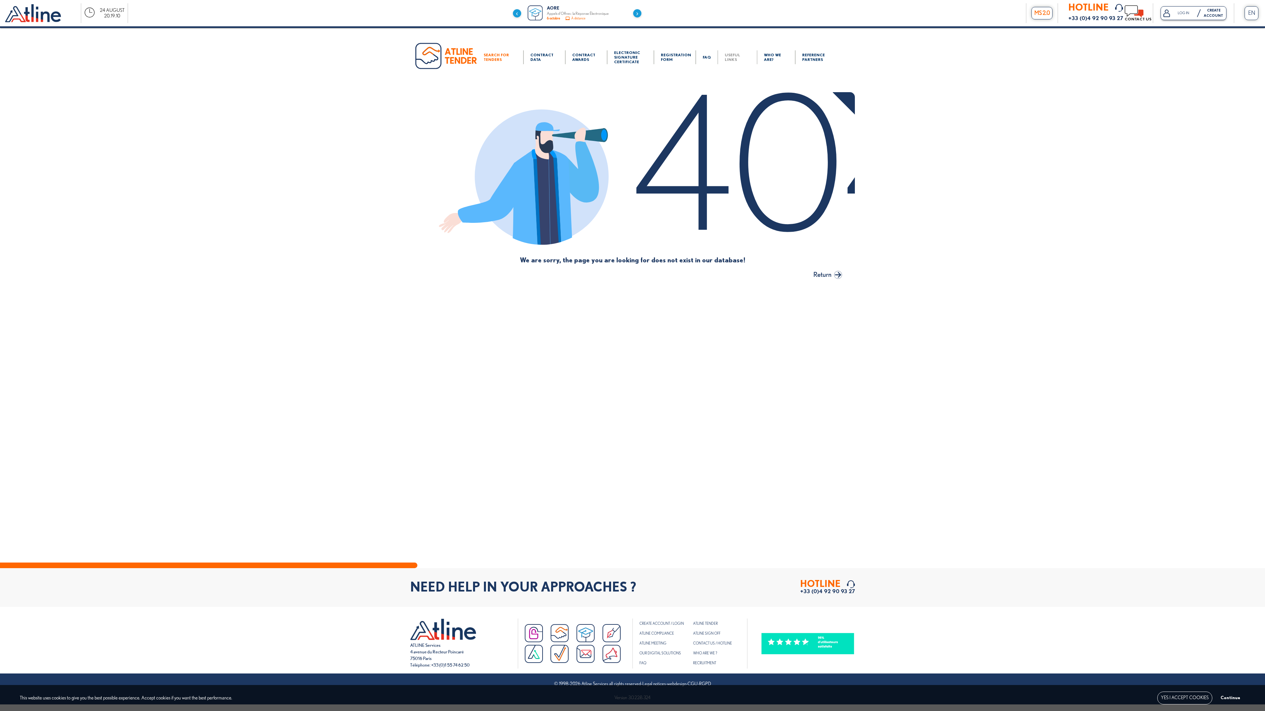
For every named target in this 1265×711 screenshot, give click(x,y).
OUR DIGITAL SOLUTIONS (660, 653)
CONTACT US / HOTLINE (712, 643)
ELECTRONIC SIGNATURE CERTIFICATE (627, 57)
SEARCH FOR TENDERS (496, 57)
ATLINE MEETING (652, 643)
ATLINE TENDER (705, 623)
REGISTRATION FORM (676, 57)
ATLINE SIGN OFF (706, 633)
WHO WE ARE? (772, 57)
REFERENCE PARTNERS (813, 57)
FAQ (707, 57)
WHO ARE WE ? (705, 653)
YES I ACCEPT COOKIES (1185, 698)
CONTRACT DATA (541, 57)
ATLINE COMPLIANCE (656, 633)
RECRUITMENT (704, 663)
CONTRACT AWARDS (583, 57)
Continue (1230, 698)
